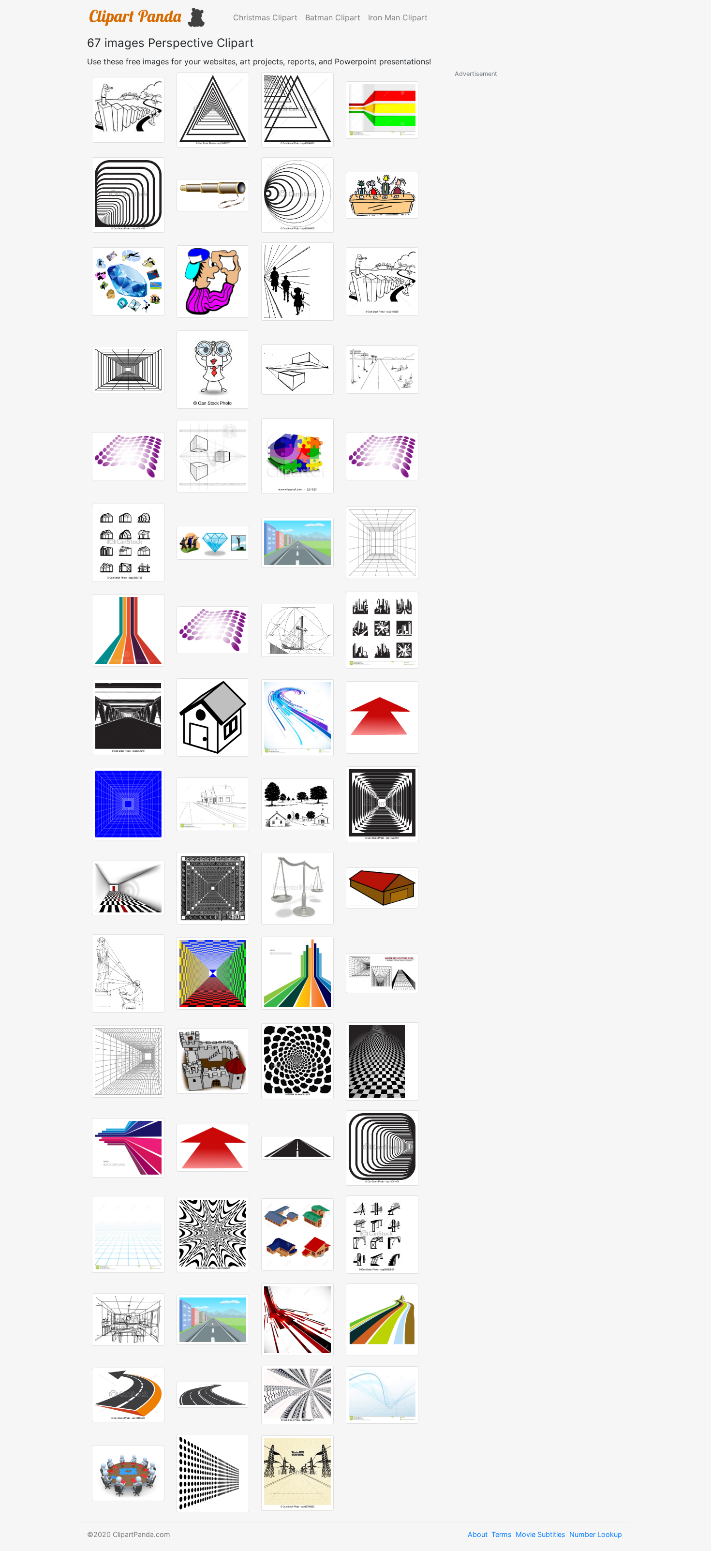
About (478, 1534)
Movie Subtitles (540, 1534)
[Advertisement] (527, 224)
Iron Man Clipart (398, 17)
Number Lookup (595, 1534)
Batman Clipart (332, 17)
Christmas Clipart (265, 17)
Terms (501, 1534)
